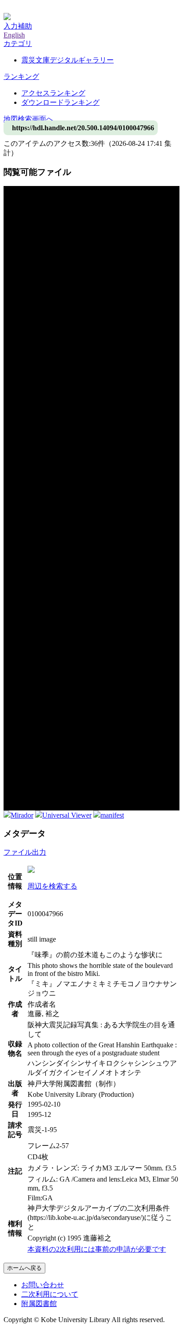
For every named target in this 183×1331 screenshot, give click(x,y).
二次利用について (49, 1294)
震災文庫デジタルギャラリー (67, 60)
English (14, 35)
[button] (18, 43)
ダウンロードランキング (60, 102)
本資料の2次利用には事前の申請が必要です (97, 1249)
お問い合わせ (42, 1285)
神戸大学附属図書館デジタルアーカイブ (67, 8)
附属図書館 (39, 1303)
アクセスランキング (53, 93)
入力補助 (18, 26)
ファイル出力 (25, 852)
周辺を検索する (52, 886)
